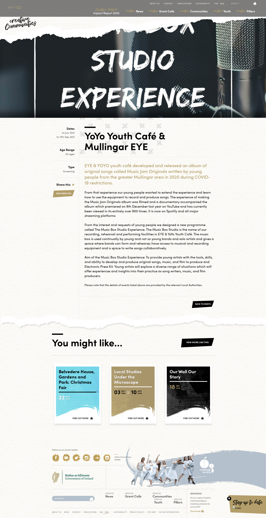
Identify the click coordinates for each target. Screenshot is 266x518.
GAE (216, 4)
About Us (154, 4)
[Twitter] (76, 458)
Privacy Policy (137, 512)
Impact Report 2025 (106, 11)
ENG (222, 4)
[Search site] (255, 3)
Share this (63, 184)
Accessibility (203, 4)
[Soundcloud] (97, 458)
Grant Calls (161, 11)
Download (195, 511)
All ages (70, 154)
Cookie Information (169, 512)
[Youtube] (66, 458)
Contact (168, 4)
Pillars (245, 11)
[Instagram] (86, 458)
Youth (222, 11)
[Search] (91, 499)
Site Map (151, 512)
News (134, 11)
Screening (69, 171)
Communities (194, 11)
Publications (184, 4)
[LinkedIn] (107, 458)
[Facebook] (56, 458)
